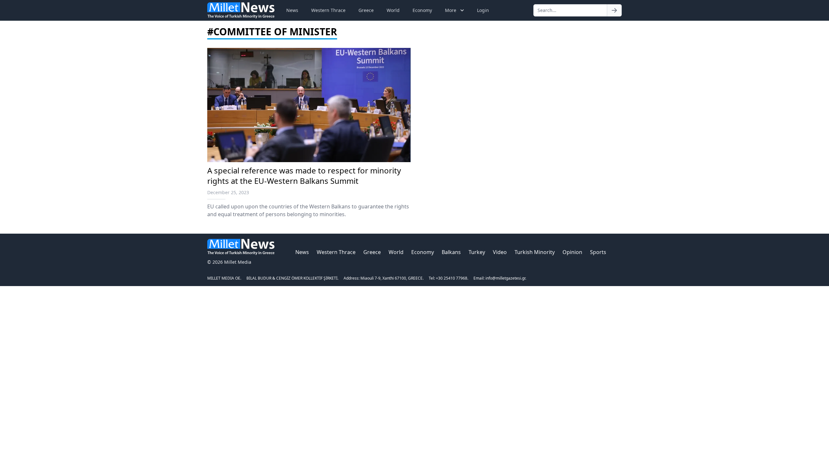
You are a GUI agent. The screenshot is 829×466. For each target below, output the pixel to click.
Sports (598, 252)
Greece (366, 10)
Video (500, 252)
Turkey (477, 252)
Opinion (572, 252)
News (292, 10)
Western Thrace (328, 10)
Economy (422, 10)
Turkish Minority (535, 252)
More (450, 10)
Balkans (451, 252)
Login (483, 10)
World (393, 10)
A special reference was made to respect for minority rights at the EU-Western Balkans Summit (304, 175)
